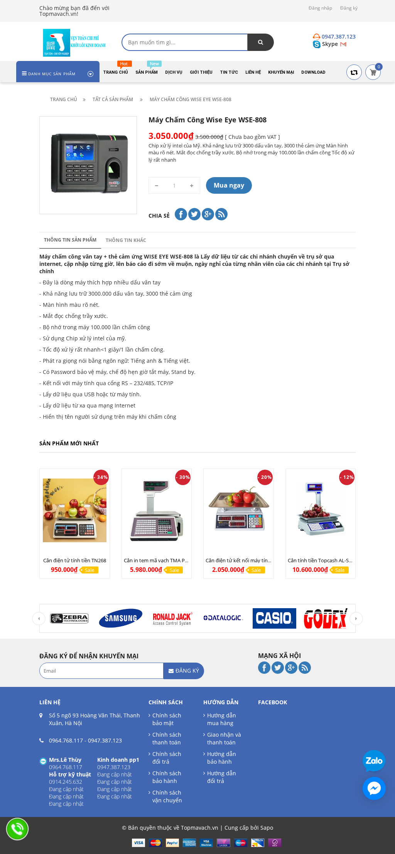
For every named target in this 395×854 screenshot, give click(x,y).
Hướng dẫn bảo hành (221, 757)
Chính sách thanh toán (166, 738)
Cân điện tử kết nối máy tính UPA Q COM (252, 560)
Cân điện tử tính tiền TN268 (74, 560)
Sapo (266, 827)
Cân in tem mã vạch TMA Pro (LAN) (164, 560)
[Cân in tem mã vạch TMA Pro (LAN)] (157, 510)
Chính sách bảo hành (166, 777)
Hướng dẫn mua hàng (221, 719)
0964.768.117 (66, 740)
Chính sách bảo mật (166, 719)
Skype (330, 43)
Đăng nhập (320, 8)
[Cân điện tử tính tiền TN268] (75, 510)
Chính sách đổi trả (166, 757)
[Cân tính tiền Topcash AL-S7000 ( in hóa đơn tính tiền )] (321, 510)
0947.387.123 (105, 740)
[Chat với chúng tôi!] (374, 788)
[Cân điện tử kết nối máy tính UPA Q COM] (239, 510)
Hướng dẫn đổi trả (221, 777)
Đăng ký (349, 8)
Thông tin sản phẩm (70, 240)
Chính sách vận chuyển (167, 796)
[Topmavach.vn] (74, 42)
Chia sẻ (159, 215)
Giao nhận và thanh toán (224, 738)
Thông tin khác (126, 240)
